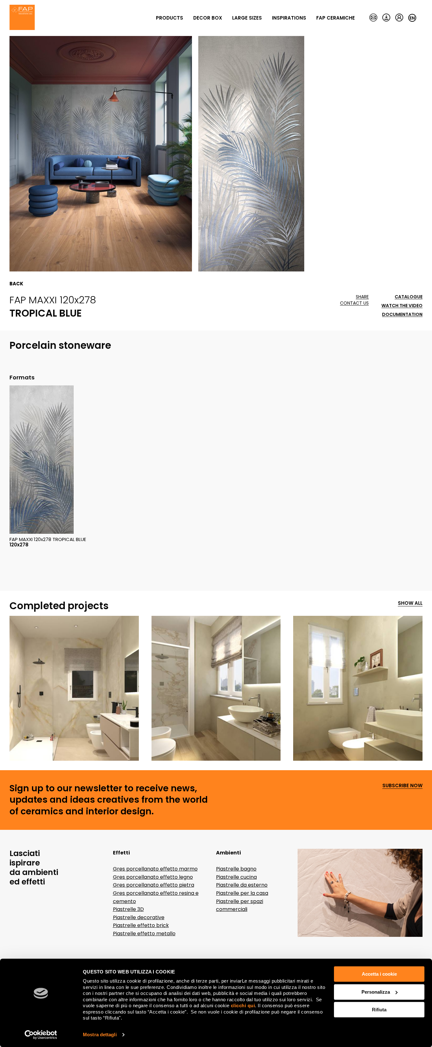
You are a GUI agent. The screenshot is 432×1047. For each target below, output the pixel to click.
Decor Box (207, 18)
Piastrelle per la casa (242, 893)
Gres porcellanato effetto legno (153, 877)
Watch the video (402, 305)
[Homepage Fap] (22, 18)
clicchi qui (243, 1005)
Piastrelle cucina (236, 877)
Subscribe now (402, 786)
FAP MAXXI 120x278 (52, 300)
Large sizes (247, 18)
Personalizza (375, 992)
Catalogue (409, 296)
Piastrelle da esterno (242, 885)
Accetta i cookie (379, 974)
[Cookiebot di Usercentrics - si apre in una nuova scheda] (41, 1034)
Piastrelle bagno (236, 868)
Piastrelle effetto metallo (144, 933)
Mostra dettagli (100, 1034)
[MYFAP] (399, 18)
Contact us (354, 303)
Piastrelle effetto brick (141, 925)
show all (410, 603)
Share (362, 296)
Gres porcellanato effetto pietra (153, 885)
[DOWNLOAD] (386, 18)
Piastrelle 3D (128, 909)
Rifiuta (379, 1009)
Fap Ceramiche (335, 18)
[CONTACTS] (373, 18)
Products (169, 18)
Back (16, 284)
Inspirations (289, 18)
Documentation (402, 314)
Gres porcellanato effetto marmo (155, 868)
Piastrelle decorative (138, 917)
